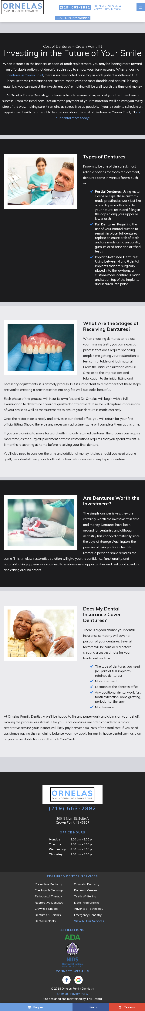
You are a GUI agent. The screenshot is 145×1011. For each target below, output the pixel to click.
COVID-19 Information (72, 18)
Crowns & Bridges (46, 908)
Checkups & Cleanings (49, 890)
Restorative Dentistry (49, 902)
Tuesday (55, 844)
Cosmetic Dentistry (86, 884)
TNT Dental (94, 999)
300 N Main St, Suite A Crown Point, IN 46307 (72, 820)
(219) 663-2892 (75, 7)
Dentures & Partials (48, 915)
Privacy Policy (79, 993)
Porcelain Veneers (86, 890)
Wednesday (57, 849)
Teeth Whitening (85, 896)
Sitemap (62, 993)
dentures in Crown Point (25, 75)
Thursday (55, 854)
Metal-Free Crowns (86, 902)
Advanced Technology (88, 908)
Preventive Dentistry (48, 884)
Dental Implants (45, 921)
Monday (54, 839)
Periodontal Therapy (48, 896)
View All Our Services (89, 921)
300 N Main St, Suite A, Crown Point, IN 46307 (108, 7)
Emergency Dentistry (88, 915)
